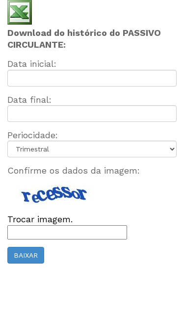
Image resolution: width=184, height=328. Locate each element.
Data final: (29, 99)
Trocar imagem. (40, 219)
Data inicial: (31, 64)
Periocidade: (32, 135)
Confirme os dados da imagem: (73, 170)
